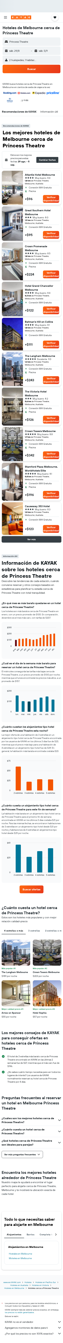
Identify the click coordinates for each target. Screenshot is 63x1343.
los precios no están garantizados (19, 1312)
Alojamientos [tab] (14, 1234)
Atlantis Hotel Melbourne (40, 174)
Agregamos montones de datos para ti (26, 1327)
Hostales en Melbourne (20, 1253)
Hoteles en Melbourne (14, 1288)
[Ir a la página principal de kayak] (21, 17)
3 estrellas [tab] (34, 930)
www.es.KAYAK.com (12, 1282)
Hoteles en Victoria (40, 1285)
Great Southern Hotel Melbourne (38, 212)
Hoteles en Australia (19, 1285)
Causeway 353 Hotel (37, 506)
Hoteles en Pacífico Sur (45, 1282)
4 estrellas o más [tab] (13, 930)
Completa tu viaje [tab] (49, 1234)
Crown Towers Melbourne (40, 431)
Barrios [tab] (31, 1234)
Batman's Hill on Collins (39, 321)
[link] (31, 889)
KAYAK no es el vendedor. (19, 1321)
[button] (5, 17)
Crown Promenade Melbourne (36, 248)
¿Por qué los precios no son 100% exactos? (29, 1333)
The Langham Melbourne (40, 356)
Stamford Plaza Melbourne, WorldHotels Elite (41, 468)
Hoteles (28, 1282)
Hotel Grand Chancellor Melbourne (39, 287)
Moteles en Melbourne (20, 1258)
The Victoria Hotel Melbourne (36, 393)
